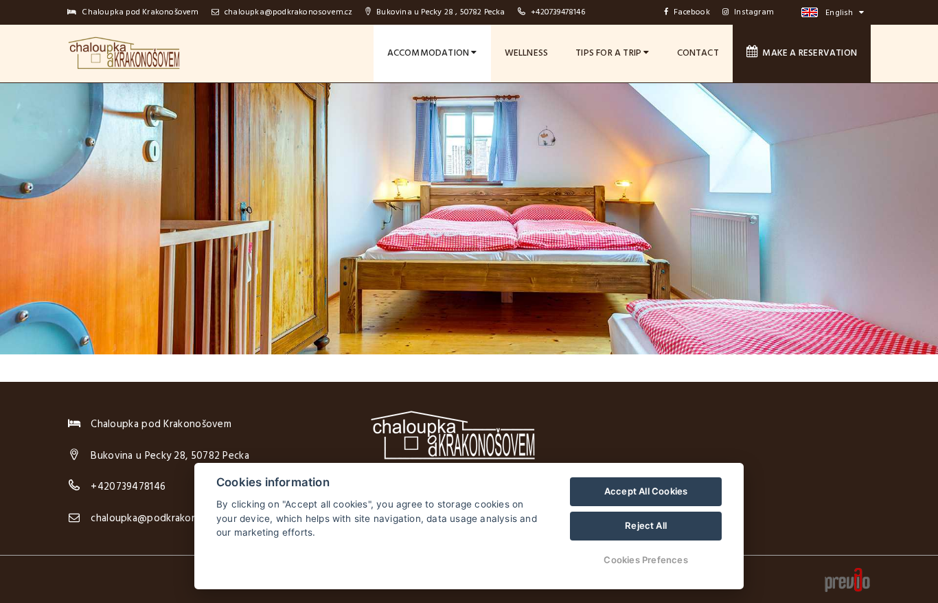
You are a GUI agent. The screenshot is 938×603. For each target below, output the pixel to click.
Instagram (754, 12)
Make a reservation (807, 53)
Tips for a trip (609, 53)
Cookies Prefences (645, 559)
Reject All (646, 525)
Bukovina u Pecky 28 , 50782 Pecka (439, 12)
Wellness (527, 53)
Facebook (692, 12)
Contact (698, 53)
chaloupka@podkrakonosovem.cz (287, 12)
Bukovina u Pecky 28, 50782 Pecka (170, 456)
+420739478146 (558, 12)
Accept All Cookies (646, 491)
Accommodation (429, 53)
